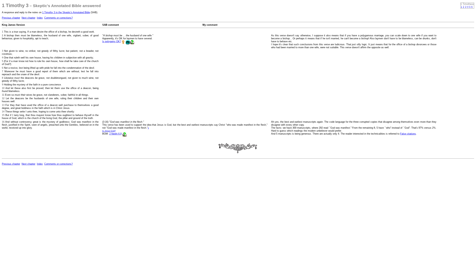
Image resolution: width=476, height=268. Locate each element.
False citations (408, 133)
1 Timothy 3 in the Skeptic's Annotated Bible (66, 12)
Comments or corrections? (58, 17)
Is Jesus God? (109, 131)
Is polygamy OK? (111, 41)
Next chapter (28, 17)
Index (40, 17)
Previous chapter (11, 17)
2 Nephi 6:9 (115, 133)
